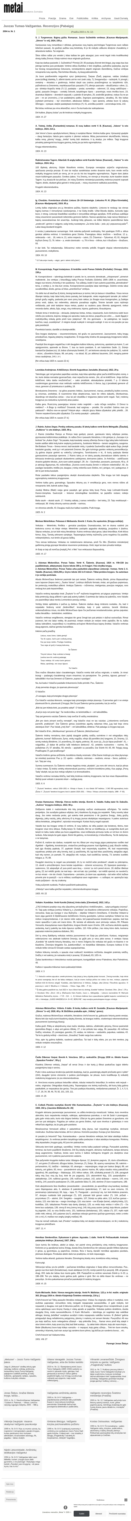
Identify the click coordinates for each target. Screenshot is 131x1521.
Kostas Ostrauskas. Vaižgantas (106, 1421)
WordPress (56, 1519)
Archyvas (106, 18)
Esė (71, 18)
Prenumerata (11, 1499)
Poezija (52, 18)
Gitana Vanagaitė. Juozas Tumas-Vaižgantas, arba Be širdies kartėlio (65, 1361)
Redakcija (10, 1492)
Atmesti (98, 1514)
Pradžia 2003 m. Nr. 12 (82, 32)
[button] (126, 1500)
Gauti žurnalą (121, 18)
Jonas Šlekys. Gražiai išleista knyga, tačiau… (19, 1394)
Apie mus (9, 1484)
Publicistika (82, 18)
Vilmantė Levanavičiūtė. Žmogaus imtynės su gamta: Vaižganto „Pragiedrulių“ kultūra (107, 1362)
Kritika (95, 18)
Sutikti (81, 1514)
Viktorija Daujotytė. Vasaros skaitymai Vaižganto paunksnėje (20, 1423)
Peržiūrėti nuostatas (117, 1514)
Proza (42, 18)
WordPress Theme (67, 1519)
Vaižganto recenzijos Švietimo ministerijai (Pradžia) (105, 1394)
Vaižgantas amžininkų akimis (62, 1393)
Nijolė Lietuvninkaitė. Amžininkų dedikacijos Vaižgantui (20, 1451)
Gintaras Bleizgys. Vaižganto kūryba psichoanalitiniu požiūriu (63, 1423)
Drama (62, 18)
